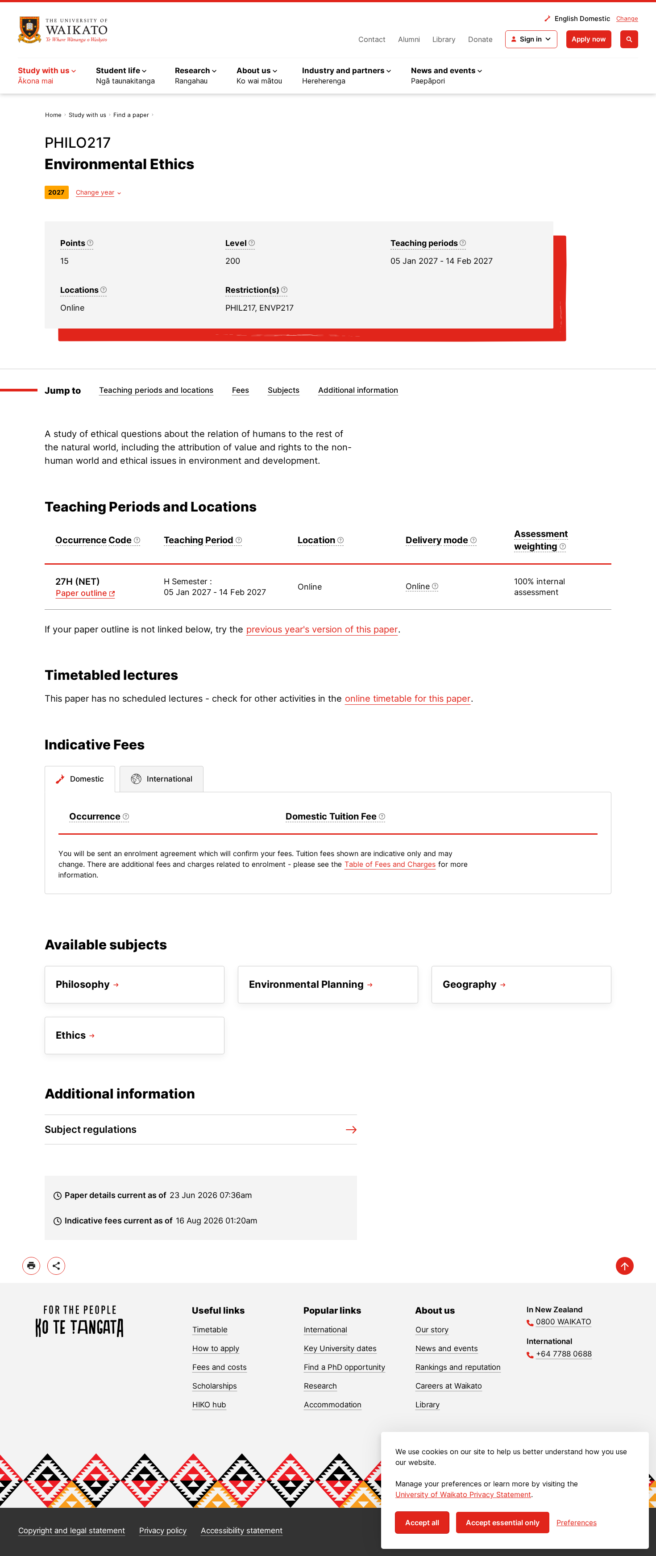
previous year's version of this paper (322, 629)
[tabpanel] (328, 843)
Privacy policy (163, 1530)
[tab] (80, 779)
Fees (240, 390)
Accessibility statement (241, 1530)
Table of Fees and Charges (390, 864)
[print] (31, 1266)
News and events (446, 1348)
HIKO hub (209, 1404)
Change (627, 18)
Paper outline (81, 593)
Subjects (283, 390)
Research (320, 1385)
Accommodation (332, 1404)
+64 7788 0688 (564, 1353)
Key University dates (340, 1348)
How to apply (215, 1348)
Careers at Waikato (448, 1385)
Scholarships (214, 1385)
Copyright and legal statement (71, 1530)
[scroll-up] (625, 1266)
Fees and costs (219, 1367)
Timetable (210, 1329)
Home (53, 115)
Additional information (358, 390)
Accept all (422, 1522)
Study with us (87, 115)
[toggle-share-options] (56, 1266)
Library (444, 39)
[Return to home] (63, 30)
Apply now (589, 39)
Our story (431, 1329)
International (325, 1329)
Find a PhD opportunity (344, 1367)
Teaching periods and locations (156, 390)
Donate (480, 39)
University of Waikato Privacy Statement (463, 1494)
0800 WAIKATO (563, 1321)
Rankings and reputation (458, 1367)
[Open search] (629, 39)
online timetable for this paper (407, 698)
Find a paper (131, 115)
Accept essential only (503, 1522)
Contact (372, 39)
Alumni (409, 39)
